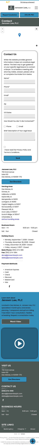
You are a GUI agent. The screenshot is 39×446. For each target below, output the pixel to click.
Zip (5, 104)
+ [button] (2, 29)
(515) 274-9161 (18, 250)
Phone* (7, 87)
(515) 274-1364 (11, 252)
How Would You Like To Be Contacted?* (19, 121)
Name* (6, 78)
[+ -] (19, 37)
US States (7, 112)
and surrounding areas (10, 219)
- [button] (2, 31)
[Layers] (36, 29)
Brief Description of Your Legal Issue (18, 131)
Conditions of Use (30, 437)
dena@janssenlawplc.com (12, 255)
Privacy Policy (3, 437)
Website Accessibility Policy (26, 439)
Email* (6, 95)
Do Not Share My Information (17, 437)
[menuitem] (8, 429)
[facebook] (9, 286)
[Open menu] (36, 7)
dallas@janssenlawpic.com (12, 258)
